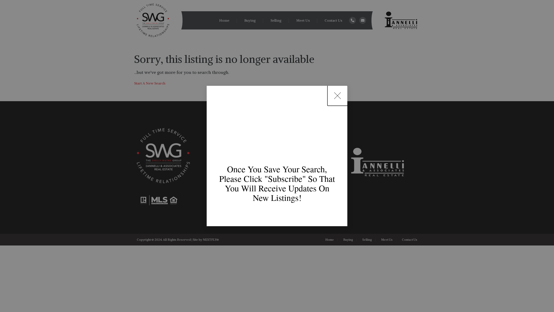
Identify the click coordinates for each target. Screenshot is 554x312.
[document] (277, 156)
